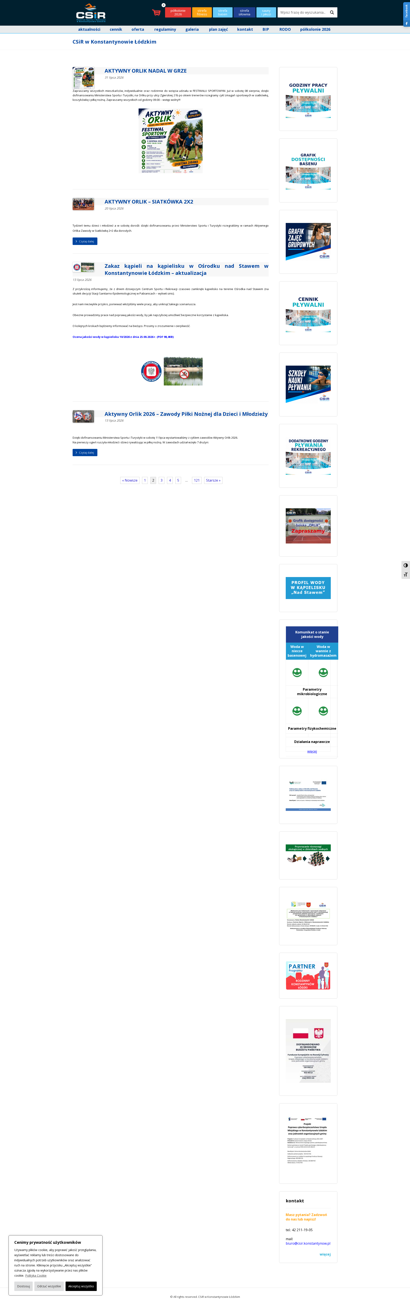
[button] (332, 12)
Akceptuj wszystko (81, 1286)
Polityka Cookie (36, 1275)
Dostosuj (23, 1286)
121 (197, 480)
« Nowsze (130, 480)
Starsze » (213, 480)
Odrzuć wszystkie (49, 1286)
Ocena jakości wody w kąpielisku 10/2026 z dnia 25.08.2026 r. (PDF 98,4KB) (123, 337)
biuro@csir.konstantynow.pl (308, 1243)
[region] (55, 1265)
